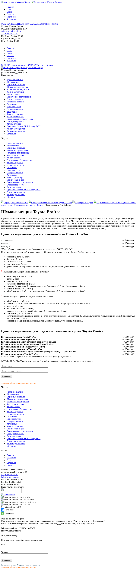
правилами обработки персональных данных (18, 383)
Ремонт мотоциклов (16, 129)
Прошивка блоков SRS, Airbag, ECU (23, 126)
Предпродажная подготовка (20, 119)
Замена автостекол (15, 92)
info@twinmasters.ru (10, 477)
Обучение (11, 133)
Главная (10, 7)
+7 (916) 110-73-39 (9, 34)
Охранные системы (16, 84)
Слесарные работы (15, 121)
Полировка (12, 104)
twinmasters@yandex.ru (11, 31)
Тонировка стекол (15, 109)
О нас (9, 9)
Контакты (11, 19)
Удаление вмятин (15, 79)
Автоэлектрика (14, 124)
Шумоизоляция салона (17, 87)
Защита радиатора (15, 114)
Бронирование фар (15, 116)
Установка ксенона (15, 102)
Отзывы (10, 14)
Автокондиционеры (16, 131)
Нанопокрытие (14, 106)
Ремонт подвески (15, 99)
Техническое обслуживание (19, 97)
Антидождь (12, 111)
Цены (9, 12)
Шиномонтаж (13, 82)
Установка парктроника (18, 89)
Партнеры (11, 17)
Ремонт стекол (13, 94)
